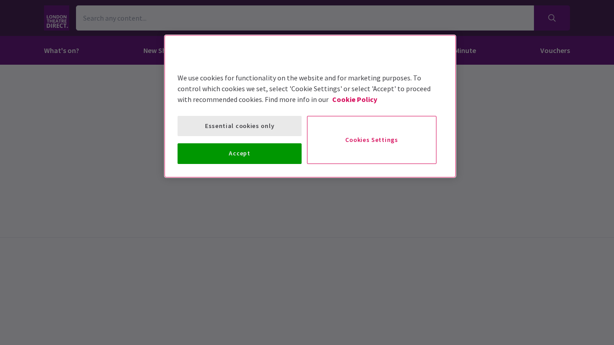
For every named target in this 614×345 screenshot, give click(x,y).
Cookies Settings (371, 140)
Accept (239, 153)
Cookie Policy (354, 99)
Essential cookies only (239, 126)
